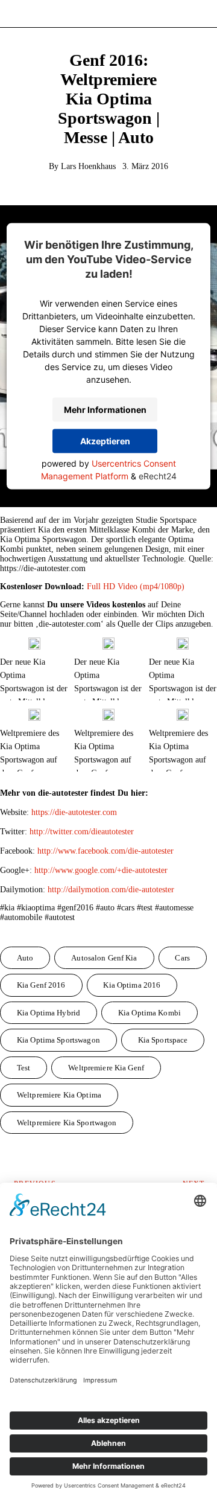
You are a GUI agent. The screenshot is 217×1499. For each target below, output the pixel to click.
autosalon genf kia (104, 957)
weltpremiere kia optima (59, 1094)
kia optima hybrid (48, 1012)
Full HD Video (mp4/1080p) (135, 586)
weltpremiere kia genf (106, 1067)
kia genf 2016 (41, 984)
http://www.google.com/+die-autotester (101, 870)
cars (182, 957)
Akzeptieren (105, 441)
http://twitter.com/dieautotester (82, 831)
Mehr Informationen (105, 409)
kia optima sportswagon (58, 1039)
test (24, 1067)
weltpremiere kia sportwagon (67, 1122)
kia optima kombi (149, 1012)
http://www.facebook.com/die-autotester (105, 850)
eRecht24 (158, 475)
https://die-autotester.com (74, 812)
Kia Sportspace (163, 1039)
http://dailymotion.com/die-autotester (111, 889)
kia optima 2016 (131, 984)
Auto (25, 957)
